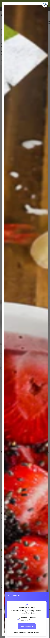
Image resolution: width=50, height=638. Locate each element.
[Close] (45, 595)
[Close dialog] (45, 5)
